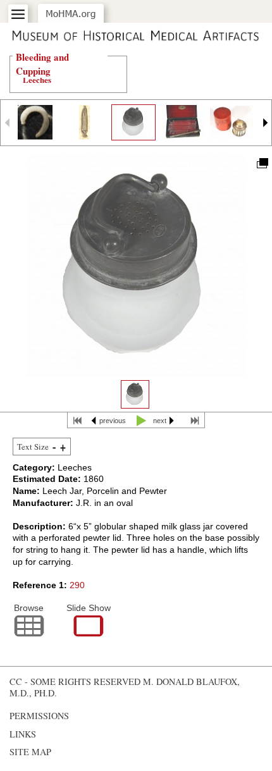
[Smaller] (54, 447)
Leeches (37, 79)
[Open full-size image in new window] (261, 162)
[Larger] (62, 447)
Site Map (30, 752)
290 (77, 585)
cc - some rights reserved (74, 681)
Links (22, 734)
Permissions (39, 716)
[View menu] (18, 14)
